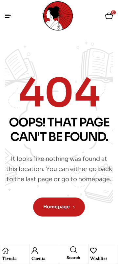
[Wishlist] (93, 250)
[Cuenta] (34, 250)
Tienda (9, 258)
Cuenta (38, 258)
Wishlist (98, 258)
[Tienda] (5, 250)
